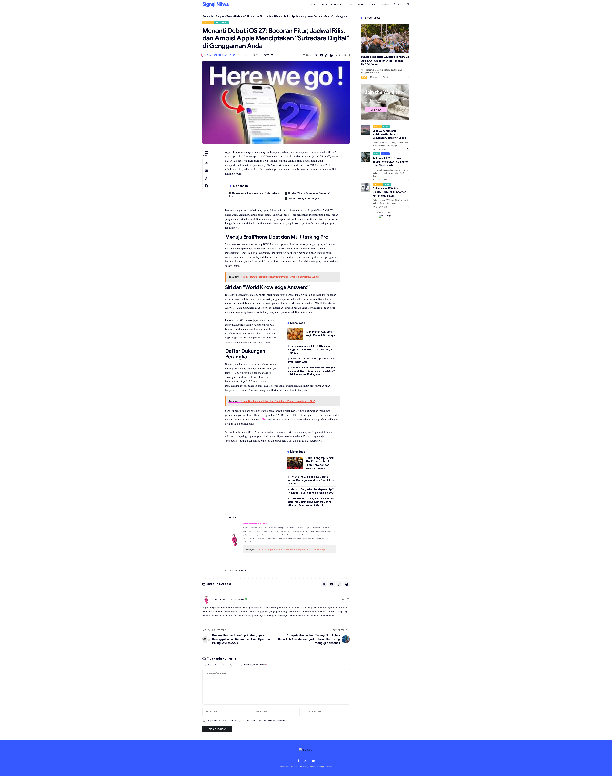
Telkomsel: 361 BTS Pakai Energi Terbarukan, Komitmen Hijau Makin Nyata (390, 162)
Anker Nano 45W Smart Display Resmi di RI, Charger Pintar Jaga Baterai (389, 192)
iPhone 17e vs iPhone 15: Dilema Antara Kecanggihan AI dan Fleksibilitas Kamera (310, 480)
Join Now (376, 109)
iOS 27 (242, 570)
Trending (221, 22)
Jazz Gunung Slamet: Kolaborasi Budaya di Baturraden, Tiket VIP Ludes (389, 134)
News (385, 126)
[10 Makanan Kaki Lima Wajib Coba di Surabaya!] (295, 334)
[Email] (321, 55)
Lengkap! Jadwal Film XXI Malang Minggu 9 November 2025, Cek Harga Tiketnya (309, 349)
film (264, 419)
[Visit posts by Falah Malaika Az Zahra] (206, 600)
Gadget (208, 22)
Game (364, 77)
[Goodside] (215, 4)
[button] (393, 4)
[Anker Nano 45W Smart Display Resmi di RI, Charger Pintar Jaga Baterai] (365, 187)
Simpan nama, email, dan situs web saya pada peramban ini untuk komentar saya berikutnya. (247, 720)
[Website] (348, 599)
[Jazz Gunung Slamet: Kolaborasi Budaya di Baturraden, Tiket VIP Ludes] (365, 130)
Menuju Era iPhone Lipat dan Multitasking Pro (254, 194)
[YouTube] (313, 761)
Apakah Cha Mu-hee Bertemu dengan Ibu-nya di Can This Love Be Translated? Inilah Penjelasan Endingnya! (311, 371)
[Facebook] (298, 761)
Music (377, 126)
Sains (385, 153)
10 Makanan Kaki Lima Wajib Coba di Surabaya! (321, 333)
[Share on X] (316, 55)
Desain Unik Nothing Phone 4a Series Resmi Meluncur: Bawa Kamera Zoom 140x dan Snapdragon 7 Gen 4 (310, 502)
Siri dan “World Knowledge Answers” (309, 193)
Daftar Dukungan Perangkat (304, 198)
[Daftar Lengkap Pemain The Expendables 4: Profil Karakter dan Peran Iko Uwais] (295, 463)
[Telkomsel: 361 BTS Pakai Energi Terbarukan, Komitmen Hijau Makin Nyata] (365, 157)
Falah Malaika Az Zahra (220, 55)
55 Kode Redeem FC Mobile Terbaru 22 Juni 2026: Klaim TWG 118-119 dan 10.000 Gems (385, 60)
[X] (305, 761)
